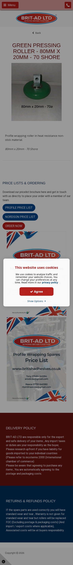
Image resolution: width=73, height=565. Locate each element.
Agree (38, 291)
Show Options (35, 301)
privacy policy (50, 282)
